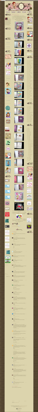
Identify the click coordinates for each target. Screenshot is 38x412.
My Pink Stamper (28, 116)
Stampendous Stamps (29, 119)
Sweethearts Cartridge (29, 95)
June (28, 137)
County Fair (28, 69)
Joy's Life (28, 111)
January (29, 159)
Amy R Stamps (28, 106)
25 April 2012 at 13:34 (16, 253)
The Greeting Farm (28, 120)
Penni (13, 243)
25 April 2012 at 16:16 (16, 273)
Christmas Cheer (28, 68)
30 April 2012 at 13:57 (16, 372)
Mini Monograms (28, 85)
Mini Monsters (28, 86)
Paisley (27, 89)
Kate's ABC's (28, 82)
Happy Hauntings (28, 78)
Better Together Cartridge (29, 63)
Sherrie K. (14, 291)
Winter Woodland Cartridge (29, 99)
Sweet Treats (28, 94)
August (29, 135)
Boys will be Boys (28, 65)
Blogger (9, 276)
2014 (28, 129)
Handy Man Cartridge (29, 76)
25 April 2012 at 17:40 (16, 277)
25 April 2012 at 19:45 (16, 282)
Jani (13, 381)
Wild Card (28, 97)
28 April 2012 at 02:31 (16, 328)
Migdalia (14, 250)
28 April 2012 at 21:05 (16, 362)
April (28, 139)
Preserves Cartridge (29, 91)
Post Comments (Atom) (17, 402)
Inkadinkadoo (28, 110)
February (29, 158)
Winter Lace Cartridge (29, 98)
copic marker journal (16, 226)
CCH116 (17, 220)
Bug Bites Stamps (28, 107)
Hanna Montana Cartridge (29, 77)
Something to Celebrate (29, 93)
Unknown (14, 232)
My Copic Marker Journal (30, 143)
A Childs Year (28, 61)
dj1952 (14, 368)
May (28, 138)
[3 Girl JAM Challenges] (30, 179)
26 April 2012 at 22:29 (16, 305)
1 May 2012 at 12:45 (16, 384)
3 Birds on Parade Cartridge (29, 60)
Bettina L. (14, 323)
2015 (28, 128)
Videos (5, 273)
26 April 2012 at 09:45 (16, 300)
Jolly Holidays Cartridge (29, 80)
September (29, 134)
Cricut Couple (14, 296)
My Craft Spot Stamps (29, 114)
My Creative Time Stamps (29, 115)
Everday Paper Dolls (29, 72)
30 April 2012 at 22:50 (16, 379)
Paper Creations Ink (21, 219)
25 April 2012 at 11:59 (16, 235)
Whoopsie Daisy (21, 220)
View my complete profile (8, 25)
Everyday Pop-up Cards (29, 73)
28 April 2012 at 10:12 (16, 349)
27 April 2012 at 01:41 (16, 311)
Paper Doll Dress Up (29, 90)
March (28, 157)
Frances (14, 270)
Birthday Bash (28, 64)
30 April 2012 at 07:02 (16, 366)
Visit (7, 48)
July (28, 136)
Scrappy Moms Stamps (29, 118)
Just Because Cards (28, 81)
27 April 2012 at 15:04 (16, 316)
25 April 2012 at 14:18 (16, 257)
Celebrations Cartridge (29, 67)
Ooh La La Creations (14, 219)
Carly (13, 336)
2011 (28, 160)
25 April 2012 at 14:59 (16, 262)
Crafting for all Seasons (22, 212)
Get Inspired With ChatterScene (23, 405)
